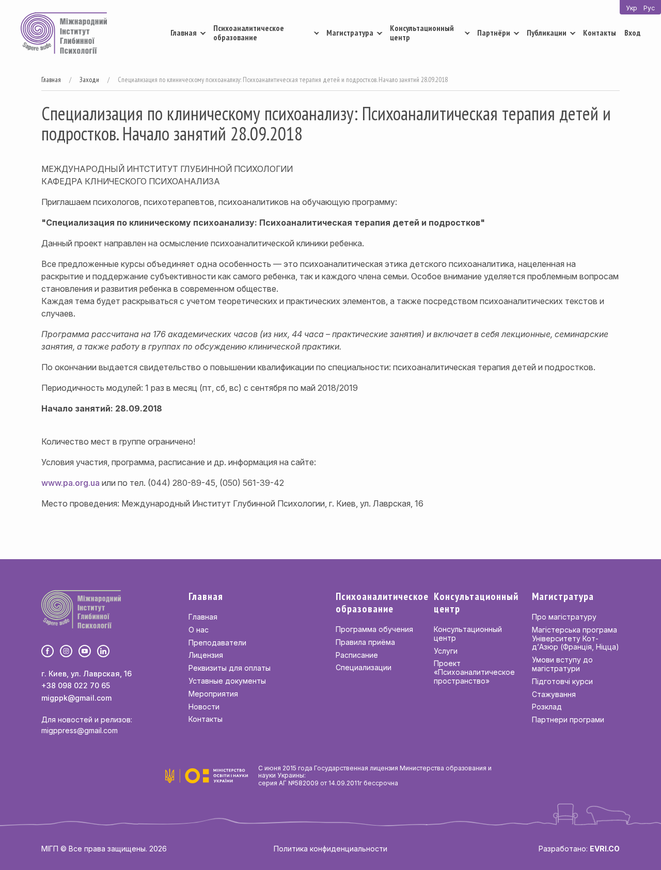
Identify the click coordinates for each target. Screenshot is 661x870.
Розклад (547, 706)
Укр (631, 8)
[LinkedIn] (103, 651)
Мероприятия (213, 693)
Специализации (363, 667)
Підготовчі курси (562, 681)
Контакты (599, 32)
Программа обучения (374, 629)
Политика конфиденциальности (330, 848)
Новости (203, 706)
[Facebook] (47, 651)
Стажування (554, 694)
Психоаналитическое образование (248, 32)
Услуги (446, 650)
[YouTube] (84, 651)
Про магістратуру (564, 616)
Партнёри (493, 32)
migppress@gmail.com (79, 730)
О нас (198, 629)
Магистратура (349, 32)
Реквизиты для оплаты (229, 667)
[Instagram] (66, 651)
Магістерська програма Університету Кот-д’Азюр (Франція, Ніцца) (575, 638)
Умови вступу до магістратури (562, 664)
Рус (649, 8)
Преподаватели (217, 642)
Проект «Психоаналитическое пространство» (474, 672)
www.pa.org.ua (70, 483)
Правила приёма (365, 642)
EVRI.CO (605, 848)
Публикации (546, 32)
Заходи (89, 79)
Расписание (357, 655)
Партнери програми (568, 719)
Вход (632, 32)
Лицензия (205, 655)
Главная (183, 32)
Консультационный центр (422, 32)
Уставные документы (227, 680)
